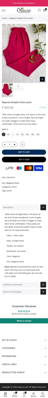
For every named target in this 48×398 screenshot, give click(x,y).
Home (4, 18)
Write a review (24, 320)
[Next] (42, 53)
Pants (14, 187)
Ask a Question (8, 177)
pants (9, 190)
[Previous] (5, 53)
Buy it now (24, 159)
